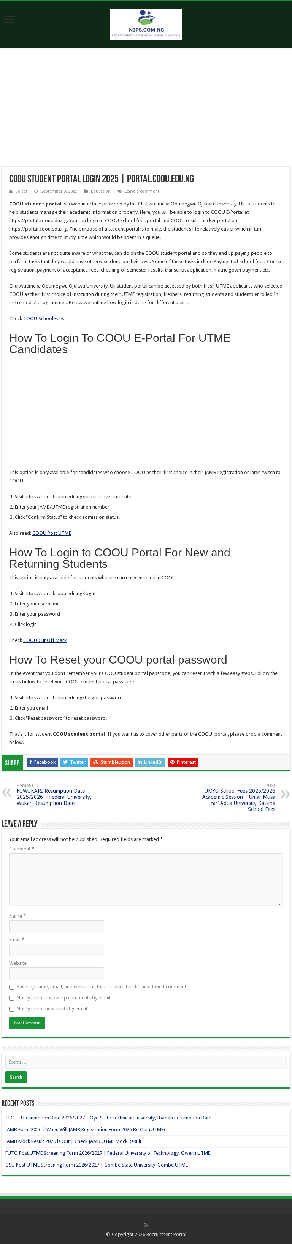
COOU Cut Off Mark (45, 640)
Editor (21, 191)
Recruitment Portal (166, 1234)
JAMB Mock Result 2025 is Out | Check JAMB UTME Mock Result (73, 1141)
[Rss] (146, 1225)
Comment (21, 849)
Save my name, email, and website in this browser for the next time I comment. (102, 987)
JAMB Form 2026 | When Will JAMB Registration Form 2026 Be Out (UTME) (85, 1129)
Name (17, 916)
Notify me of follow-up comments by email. (64, 998)
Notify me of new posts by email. (52, 1009)
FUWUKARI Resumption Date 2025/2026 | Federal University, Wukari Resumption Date (54, 794)
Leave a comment (142, 191)
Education (101, 191)
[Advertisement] (146, 110)
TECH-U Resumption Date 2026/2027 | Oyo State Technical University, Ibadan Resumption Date (108, 1118)
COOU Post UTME (51, 533)
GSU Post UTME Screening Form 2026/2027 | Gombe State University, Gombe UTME (96, 1165)
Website (18, 963)
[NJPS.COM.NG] (146, 23)
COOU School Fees (43, 318)
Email (16, 939)
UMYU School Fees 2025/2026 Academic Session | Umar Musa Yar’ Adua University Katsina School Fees (238, 797)
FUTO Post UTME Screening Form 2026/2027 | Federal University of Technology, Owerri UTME (107, 1153)
